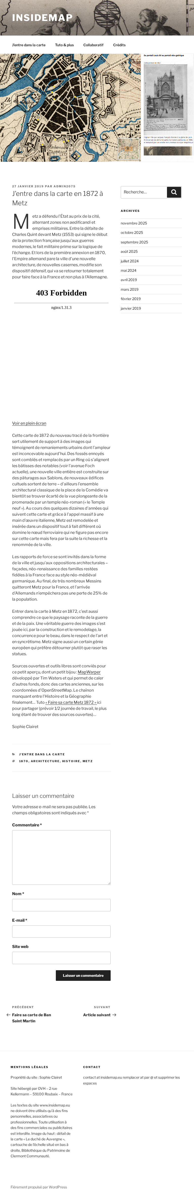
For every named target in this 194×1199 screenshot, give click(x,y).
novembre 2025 (134, 223)
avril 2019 (129, 280)
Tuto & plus (64, 45)
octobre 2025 (132, 232)
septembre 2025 (134, 242)
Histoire (71, 761)
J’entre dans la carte (28, 45)
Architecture (45, 761)
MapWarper (89, 672)
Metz (88, 761)
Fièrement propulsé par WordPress (39, 1187)
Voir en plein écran (29, 423)
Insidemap (42, 17)
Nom (18, 893)
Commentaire (27, 825)
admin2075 (65, 186)
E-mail (19, 920)
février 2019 (131, 299)
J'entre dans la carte (42, 754)
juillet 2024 (130, 261)
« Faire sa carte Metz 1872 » (71, 702)
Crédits (119, 45)
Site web (20, 946)
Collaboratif (93, 45)
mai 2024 (128, 270)
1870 (24, 761)
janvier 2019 (131, 308)
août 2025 (129, 251)
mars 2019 (129, 289)
